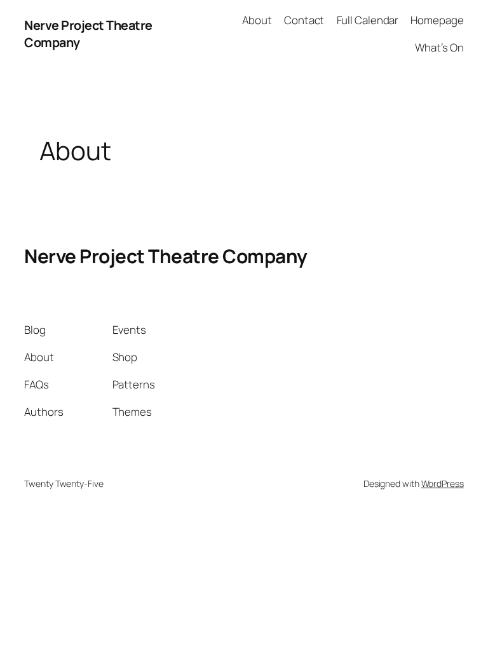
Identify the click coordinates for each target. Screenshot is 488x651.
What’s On (439, 47)
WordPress (442, 483)
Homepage (436, 20)
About (257, 20)
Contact (304, 20)
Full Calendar (368, 20)
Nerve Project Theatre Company (166, 256)
